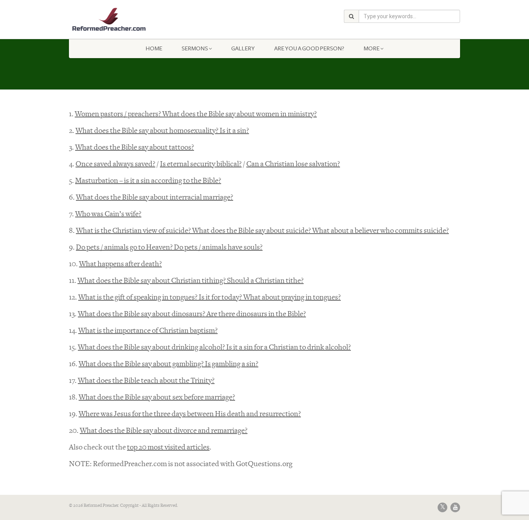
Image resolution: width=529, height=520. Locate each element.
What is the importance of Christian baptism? (148, 330)
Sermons (195, 48)
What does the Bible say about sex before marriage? (157, 397)
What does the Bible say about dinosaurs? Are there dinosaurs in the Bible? (192, 314)
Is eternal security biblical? (201, 164)
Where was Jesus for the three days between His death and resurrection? (190, 414)
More (372, 48)
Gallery (243, 48)
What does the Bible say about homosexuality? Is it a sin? (162, 130)
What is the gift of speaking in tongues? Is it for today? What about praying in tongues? (209, 297)
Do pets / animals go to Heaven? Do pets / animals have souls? (169, 247)
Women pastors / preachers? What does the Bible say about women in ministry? (196, 114)
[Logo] (130, 19)
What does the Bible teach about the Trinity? (146, 380)
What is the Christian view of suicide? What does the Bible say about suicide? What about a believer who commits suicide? (262, 230)
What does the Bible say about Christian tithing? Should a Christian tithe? (190, 280)
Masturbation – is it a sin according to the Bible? (148, 180)
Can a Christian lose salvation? (293, 164)
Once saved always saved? (115, 164)
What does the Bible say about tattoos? (134, 147)
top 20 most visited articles (168, 447)
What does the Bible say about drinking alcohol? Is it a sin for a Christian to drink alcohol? (214, 347)
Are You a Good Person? (309, 48)
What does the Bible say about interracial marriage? (154, 197)
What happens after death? (120, 264)
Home (154, 48)
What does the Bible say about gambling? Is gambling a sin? (168, 364)
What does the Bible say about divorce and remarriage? (163, 430)
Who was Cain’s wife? (108, 214)
